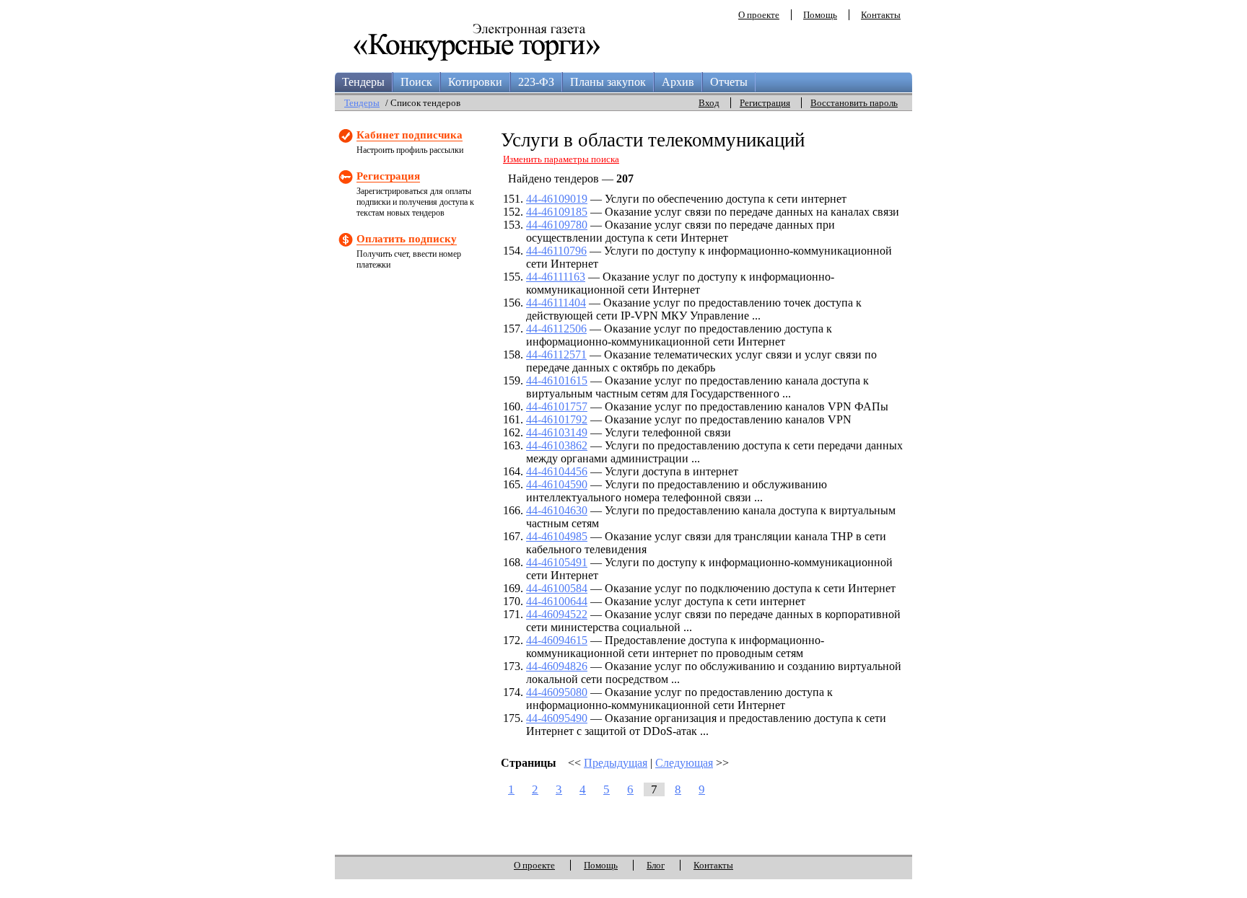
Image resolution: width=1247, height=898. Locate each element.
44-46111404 (556, 302)
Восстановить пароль (854, 102)
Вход (709, 102)
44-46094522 (556, 614)
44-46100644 (556, 601)
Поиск (416, 82)
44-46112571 (556, 354)
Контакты (881, 14)
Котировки (475, 82)
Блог (656, 865)
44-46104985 (556, 536)
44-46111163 (555, 276)
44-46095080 (556, 692)
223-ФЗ (536, 82)
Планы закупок (608, 82)
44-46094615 (556, 640)
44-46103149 (556, 432)
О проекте (758, 14)
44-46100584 (556, 588)
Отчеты (729, 82)
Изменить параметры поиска (561, 159)
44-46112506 (556, 328)
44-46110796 (556, 251)
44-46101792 (556, 419)
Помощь (820, 14)
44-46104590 (556, 484)
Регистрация (765, 102)
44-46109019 (556, 199)
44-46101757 (556, 406)
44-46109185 (556, 212)
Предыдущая (615, 763)
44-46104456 (556, 471)
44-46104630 (556, 510)
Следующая (684, 763)
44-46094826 (556, 666)
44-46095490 (556, 718)
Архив (678, 82)
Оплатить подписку (406, 239)
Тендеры (363, 82)
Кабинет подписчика (409, 135)
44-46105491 (556, 562)
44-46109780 (556, 225)
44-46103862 (556, 445)
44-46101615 (556, 380)
